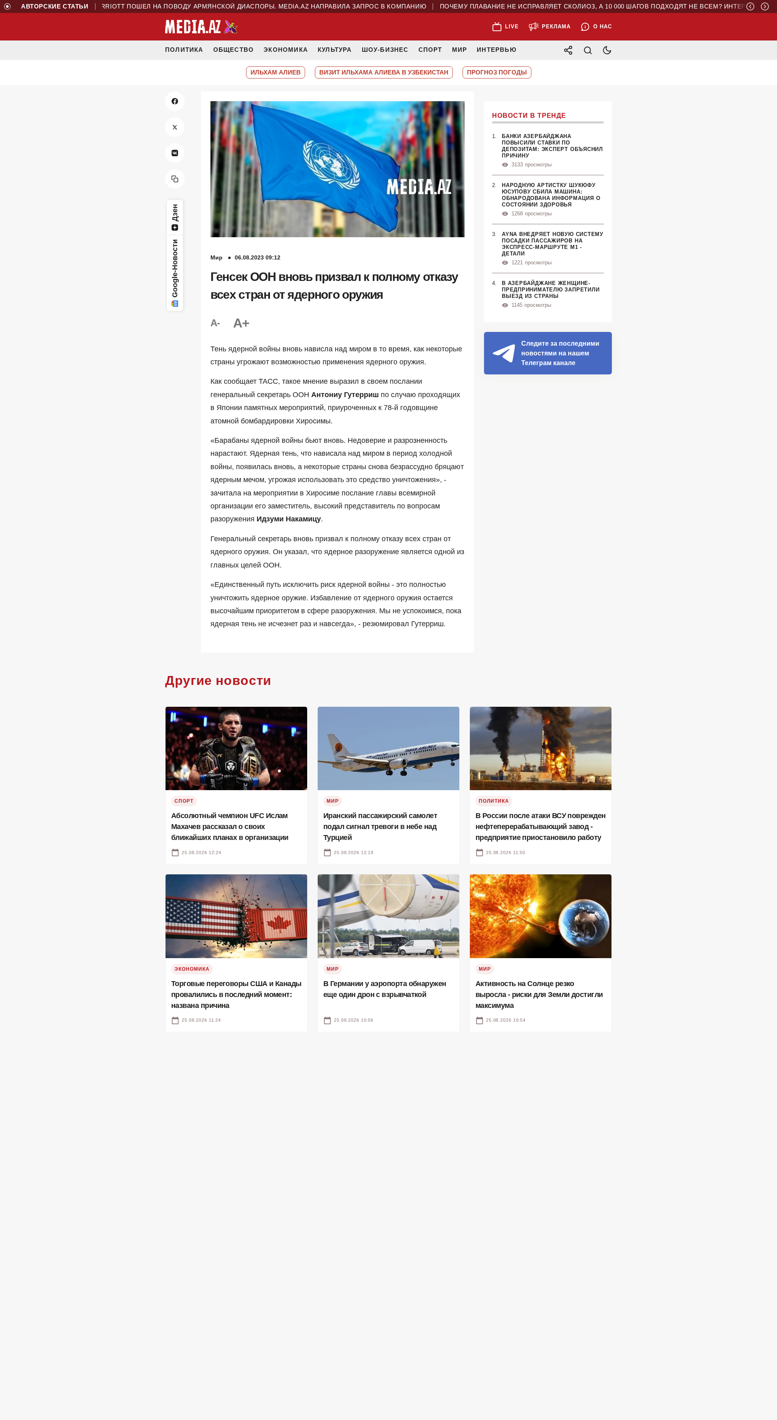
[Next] (765, 6)
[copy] (175, 179)
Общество (233, 49)
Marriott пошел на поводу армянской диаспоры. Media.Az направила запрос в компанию (231, 6)
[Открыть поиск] (587, 50)
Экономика (285, 49)
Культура (335, 49)
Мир (459, 49)
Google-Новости (175, 268)
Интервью (496, 49)
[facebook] (175, 101)
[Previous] (750, 6)
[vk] (175, 153)
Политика (184, 49)
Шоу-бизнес (385, 49)
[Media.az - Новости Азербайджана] (201, 26)
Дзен (175, 212)
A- (215, 322)
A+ (241, 323)
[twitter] (175, 127)
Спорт (430, 49)
